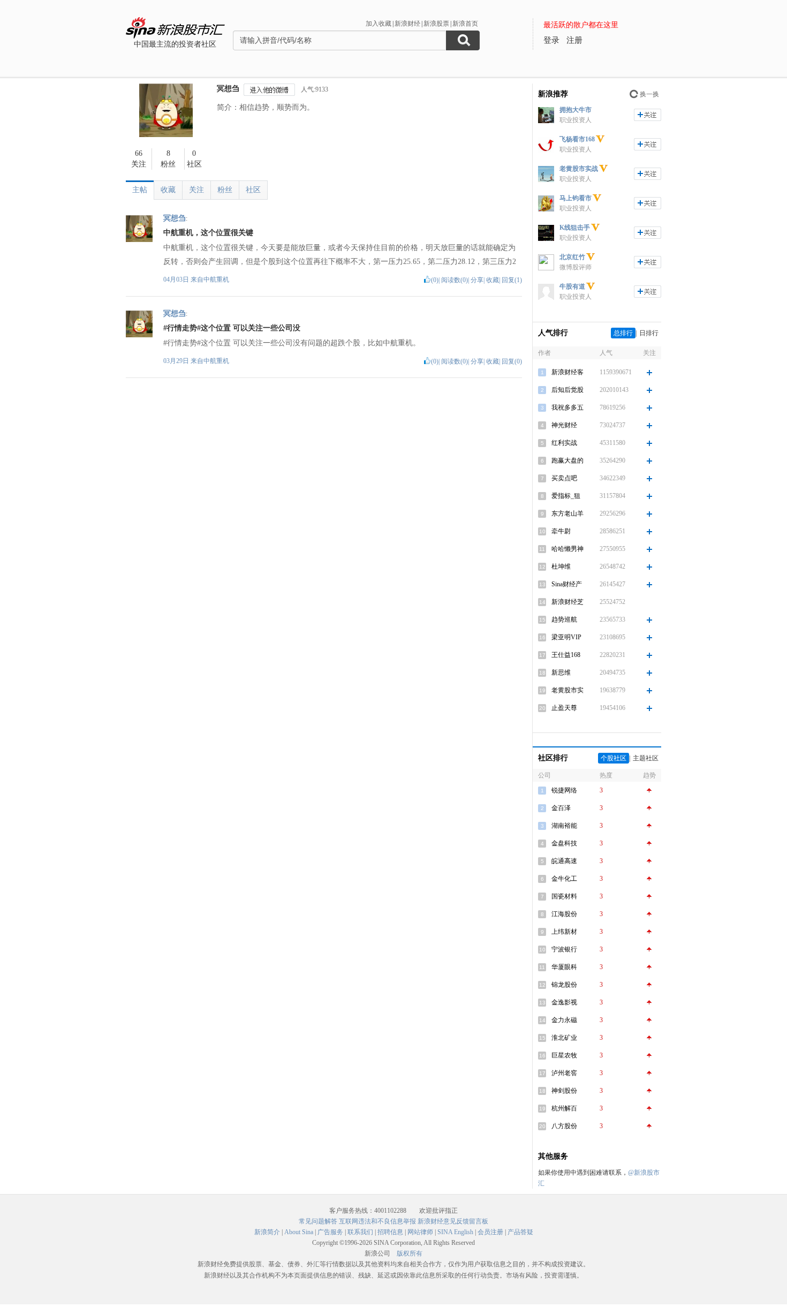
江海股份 (564, 914)
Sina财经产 (566, 584)
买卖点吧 (564, 478)
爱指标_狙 (565, 496)
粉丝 (224, 190)
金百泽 (561, 808)
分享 (477, 280)
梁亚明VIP (566, 637)
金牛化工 (564, 878)
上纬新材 (564, 931)
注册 (574, 40)
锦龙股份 (564, 984)
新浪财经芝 (567, 602)
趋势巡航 (564, 619)
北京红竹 (572, 257)
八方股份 (564, 1126)
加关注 (647, 115)
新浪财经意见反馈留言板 (453, 1221)
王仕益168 (565, 655)
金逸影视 (564, 1002)
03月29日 (177, 361)
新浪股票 (436, 23)
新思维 (561, 672)
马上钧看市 (575, 198)
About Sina (298, 1232)
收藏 (168, 190)
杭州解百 (564, 1108)
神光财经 (564, 425)
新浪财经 (407, 23)
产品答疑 (520, 1232)
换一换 (649, 94)
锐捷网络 (564, 790)
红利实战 (564, 443)
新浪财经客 (567, 372)
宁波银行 (564, 949)
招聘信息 (390, 1232)
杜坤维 (561, 566)
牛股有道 (572, 286)
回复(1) (512, 280)
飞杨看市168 (577, 139)
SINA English (455, 1232)
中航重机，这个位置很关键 (208, 233)
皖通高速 (564, 861)
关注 (196, 190)
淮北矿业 (564, 1037)
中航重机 (216, 279)
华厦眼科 (564, 967)
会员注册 (490, 1232)
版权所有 (409, 1253)
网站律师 (420, 1232)
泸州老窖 (564, 1073)
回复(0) (512, 361)
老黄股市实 (567, 690)
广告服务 (330, 1232)
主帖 (139, 190)
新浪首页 (465, 23)
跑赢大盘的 (567, 460)
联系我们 (360, 1232)
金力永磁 (564, 1020)
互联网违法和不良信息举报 (377, 1221)
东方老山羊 (567, 513)
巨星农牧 (564, 1055)
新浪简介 (267, 1232)
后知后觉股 (567, 390)
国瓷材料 (564, 896)
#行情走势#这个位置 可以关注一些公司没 (231, 328)
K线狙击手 (574, 227)
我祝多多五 (567, 407)
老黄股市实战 (578, 168)
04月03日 (177, 279)
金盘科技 (564, 843)
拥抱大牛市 (575, 110)
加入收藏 (378, 23)
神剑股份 (564, 1090)
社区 (253, 190)
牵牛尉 (561, 531)
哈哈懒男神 (567, 549)
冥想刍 (228, 89)
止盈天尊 (564, 708)
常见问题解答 (318, 1221)
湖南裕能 (564, 825)
